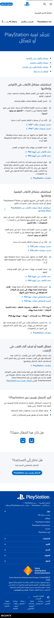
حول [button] (48, 511)
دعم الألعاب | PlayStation (41, 505)
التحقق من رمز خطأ (41, 71)
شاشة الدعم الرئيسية (43, 13)
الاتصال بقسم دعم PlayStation (19, 380)
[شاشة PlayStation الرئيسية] (27, 4)
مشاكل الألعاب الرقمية (39, 62)
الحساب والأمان (27, 21)
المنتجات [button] (46, 538)
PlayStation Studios (42, 522)
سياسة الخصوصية (39, 602)
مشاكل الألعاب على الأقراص (36, 58)
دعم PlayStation (31, 503)
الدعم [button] (48, 550)
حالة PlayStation (44, 21)
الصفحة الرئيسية (44, 503)
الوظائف (47, 518)
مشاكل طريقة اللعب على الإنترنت (35, 67)
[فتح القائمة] (51, 4)
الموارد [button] (47, 555)
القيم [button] (48, 544)
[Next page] (3, 21)
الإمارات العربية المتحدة (38, 597)
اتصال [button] (47, 561)
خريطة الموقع (22, 602)
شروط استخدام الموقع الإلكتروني (30, 605)
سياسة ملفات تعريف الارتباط (15, 605)
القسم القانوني (47, 602)
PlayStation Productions (41, 525)
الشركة (47, 529)
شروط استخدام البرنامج (6, 603)
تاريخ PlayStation (44, 532)
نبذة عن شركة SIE (44, 515)
